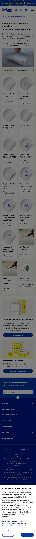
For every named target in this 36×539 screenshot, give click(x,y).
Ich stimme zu (27, 535)
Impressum (6, 526)
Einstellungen (6, 530)
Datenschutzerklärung (11, 524)
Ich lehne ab (8, 535)
